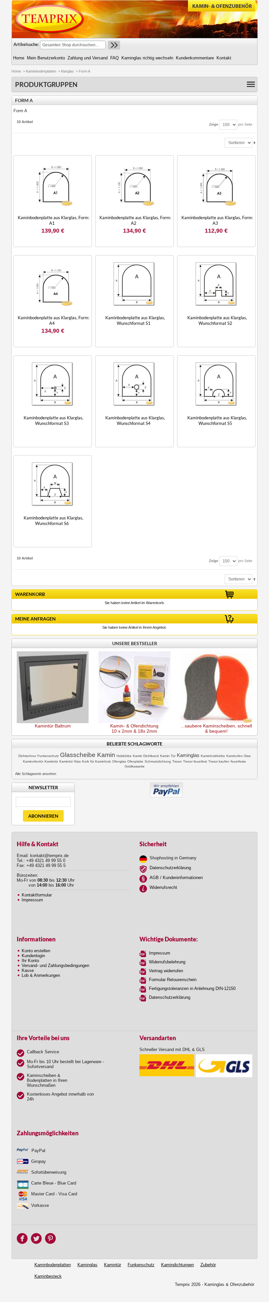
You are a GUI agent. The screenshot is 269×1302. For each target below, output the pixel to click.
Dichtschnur (27, 756)
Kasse (28, 970)
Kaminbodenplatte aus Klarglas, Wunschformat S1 (135, 320)
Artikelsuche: (26, 44)
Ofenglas (119, 761)
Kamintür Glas (70, 761)
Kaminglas (188, 755)
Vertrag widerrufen (166, 970)
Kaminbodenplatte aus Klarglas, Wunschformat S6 (53, 520)
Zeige (213, 124)
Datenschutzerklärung (170, 867)
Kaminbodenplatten (41, 71)
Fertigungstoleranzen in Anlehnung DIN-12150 (192, 988)
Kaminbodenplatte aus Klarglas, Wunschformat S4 (135, 420)
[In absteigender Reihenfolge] (254, 142)
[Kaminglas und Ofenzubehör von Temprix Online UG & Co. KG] (50, 19)
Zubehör (208, 1264)
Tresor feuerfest (195, 761)
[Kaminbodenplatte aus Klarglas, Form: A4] (53, 284)
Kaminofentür (33, 761)
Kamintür (51, 761)
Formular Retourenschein (173, 979)
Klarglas (67, 71)
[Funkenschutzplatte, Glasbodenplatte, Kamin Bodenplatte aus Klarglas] (53, 184)
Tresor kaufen (218, 761)
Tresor (177, 761)
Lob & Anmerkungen (41, 975)
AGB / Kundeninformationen (176, 877)
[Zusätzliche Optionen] (166, 785)
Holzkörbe (124, 756)
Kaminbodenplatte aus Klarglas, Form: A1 (53, 220)
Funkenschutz (48, 756)
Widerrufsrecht (163, 887)
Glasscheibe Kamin (87, 754)
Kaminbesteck (48, 1276)
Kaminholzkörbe (213, 756)
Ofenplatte (135, 761)
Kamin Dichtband (146, 756)
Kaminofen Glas (238, 756)
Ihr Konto (30, 960)
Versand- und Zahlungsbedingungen (55, 965)
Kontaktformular (37, 894)
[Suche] (113, 45)
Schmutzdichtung (158, 761)
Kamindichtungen (177, 1264)
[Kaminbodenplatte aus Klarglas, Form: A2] (134, 184)
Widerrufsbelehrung (167, 961)
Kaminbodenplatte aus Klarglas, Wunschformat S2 (217, 320)
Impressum (32, 899)
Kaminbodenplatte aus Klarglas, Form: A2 (135, 220)
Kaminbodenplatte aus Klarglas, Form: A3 (217, 220)
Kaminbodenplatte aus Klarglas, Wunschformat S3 (53, 420)
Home (16, 71)
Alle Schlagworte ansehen (35, 774)
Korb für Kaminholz (96, 761)
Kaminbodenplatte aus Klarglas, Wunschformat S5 (217, 420)
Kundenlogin (33, 955)
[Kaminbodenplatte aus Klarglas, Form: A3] (216, 184)
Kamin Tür (168, 756)
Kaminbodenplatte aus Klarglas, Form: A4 (53, 320)
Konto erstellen (36, 950)
